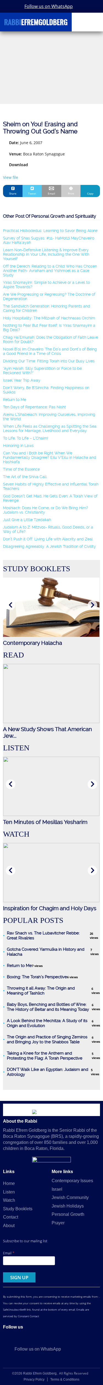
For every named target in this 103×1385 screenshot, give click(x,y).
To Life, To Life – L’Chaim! (25, 438)
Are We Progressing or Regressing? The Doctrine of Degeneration (49, 296)
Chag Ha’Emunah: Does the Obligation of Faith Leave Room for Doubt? (50, 339)
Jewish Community (70, 1197)
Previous (10, 605)
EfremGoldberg (36, 23)
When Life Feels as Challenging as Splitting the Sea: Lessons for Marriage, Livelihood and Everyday (50, 428)
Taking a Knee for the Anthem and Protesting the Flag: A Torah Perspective (44, 1056)
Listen (9, 1192)
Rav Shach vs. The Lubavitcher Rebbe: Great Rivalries (43, 936)
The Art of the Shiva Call (25, 477)
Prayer (58, 1222)
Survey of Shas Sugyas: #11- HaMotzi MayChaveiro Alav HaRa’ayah (48, 240)
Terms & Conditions (64, 1379)
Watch (9, 1200)
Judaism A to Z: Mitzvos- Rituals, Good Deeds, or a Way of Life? (48, 529)
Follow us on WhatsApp (48, 6)
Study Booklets (17, 1208)
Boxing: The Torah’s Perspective (37, 976)
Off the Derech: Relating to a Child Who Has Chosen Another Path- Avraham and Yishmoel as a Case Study (50, 270)
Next (92, 605)
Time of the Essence (21, 469)
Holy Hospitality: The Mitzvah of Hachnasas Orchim (49, 318)
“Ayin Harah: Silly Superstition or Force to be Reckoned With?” (42, 370)
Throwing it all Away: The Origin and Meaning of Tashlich (41, 991)
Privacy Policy (34, 1379)
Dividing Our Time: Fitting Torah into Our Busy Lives (49, 361)
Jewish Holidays (68, 1206)
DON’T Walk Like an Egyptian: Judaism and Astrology (47, 1072)
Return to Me (14, 399)
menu (94, 19)
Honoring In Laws (18, 445)
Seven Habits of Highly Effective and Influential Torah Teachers (50, 486)
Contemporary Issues (72, 1180)
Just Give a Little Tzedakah (27, 520)
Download (18, 164)
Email (9, 1252)
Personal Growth (68, 1214)
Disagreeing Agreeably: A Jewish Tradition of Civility (49, 546)
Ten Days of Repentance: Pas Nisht (34, 407)
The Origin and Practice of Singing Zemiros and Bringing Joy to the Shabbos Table (47, 1039)
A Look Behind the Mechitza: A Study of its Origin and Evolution (47, 1023)
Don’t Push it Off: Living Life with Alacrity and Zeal (48, 539)
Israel (57, 1189)
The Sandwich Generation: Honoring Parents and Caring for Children (46, 308)
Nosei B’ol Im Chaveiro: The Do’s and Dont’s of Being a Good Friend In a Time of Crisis (50, 351)
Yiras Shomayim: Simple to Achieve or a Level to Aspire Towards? (46, 284)
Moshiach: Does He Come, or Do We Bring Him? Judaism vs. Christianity (45, 510)
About (9, 1225)
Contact (10, 1217)
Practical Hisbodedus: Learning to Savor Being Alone (50, 230)
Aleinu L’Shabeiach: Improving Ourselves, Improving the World (49, 416)
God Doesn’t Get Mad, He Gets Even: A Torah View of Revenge (50, 498)
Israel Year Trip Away (21, 380)
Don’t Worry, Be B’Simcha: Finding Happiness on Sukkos (46, 390)
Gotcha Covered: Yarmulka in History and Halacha (45, 952)
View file (10, 177)
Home (9, 1183)
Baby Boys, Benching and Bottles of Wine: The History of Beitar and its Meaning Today (48, 1007)
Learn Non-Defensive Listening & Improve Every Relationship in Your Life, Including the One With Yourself (46, 254)
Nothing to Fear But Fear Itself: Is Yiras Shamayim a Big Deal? (49, 327)
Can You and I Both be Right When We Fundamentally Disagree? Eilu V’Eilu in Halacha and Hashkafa (49, 457)
